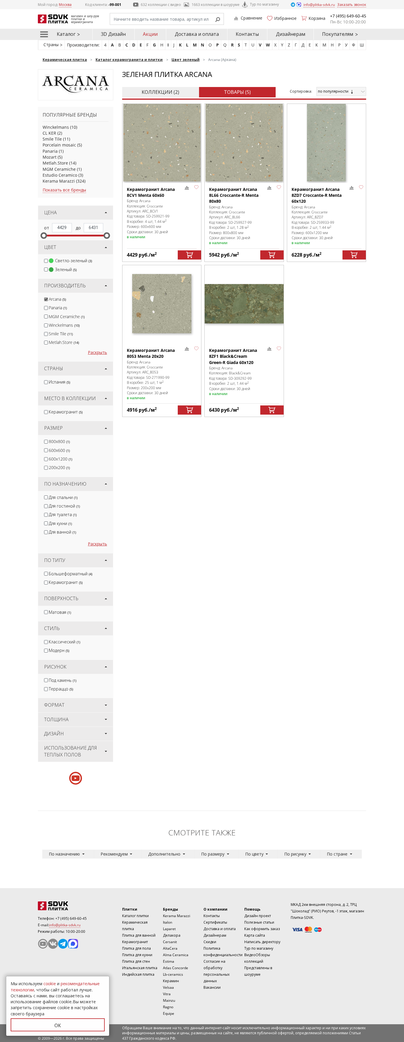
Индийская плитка (138, 974)
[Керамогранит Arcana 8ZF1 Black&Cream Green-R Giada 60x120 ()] (244, 303)
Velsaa (168, 987)
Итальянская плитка (139, 967)
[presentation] (46, 261)
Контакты (247, 34)
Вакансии (212, 987)
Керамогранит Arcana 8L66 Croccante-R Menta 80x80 (233, 195)
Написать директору (262, 941)
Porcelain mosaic (59, 145)
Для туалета (63, 514)
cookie (49, 983)
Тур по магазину (264, 4)
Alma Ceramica (175, 954)
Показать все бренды (64, 190)
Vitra (167, 993)
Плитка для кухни (137, 954)
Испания (59, 382)
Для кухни (60, 523)
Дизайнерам (290, 34)
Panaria (50, 151)
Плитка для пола (136, 948)
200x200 (59, 467)
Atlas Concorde (175, 967)
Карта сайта (254, 935)
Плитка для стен (136, 961)
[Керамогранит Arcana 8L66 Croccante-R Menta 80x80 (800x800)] (244, 142)
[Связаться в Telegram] (293, 4)
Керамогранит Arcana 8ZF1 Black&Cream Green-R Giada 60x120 (233, 356)
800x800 (59, 441)
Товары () (237, 92)
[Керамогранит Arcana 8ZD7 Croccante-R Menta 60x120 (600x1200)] (326, 142)
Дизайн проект (257, 915)
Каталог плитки (135, 915)
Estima (168, 961)
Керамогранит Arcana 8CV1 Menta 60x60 (151, 192)
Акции (150, 34)
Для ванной (62, 532)
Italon (167, 922)
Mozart (49, 157)
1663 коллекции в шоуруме (216, 4)
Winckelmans (56, 127)
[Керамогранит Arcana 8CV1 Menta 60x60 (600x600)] (161, 142)
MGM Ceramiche (59, 169)
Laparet (169, 928)
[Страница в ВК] (53, 944)
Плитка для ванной (139, 935)
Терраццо (61, 689)
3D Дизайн (113, 34)
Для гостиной (64, 506)
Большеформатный (70, 573)
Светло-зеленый (73, 260)
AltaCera (170, 948)
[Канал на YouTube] (43, 944)
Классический (64, 642)
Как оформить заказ (262, 928)
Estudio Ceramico (60, 175)
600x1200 (60, 459)
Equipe (168, 1013)
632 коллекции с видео (161, 4)
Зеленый (66, 269)
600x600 (59, 450)
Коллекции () (160, 92)
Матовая (60, 612)
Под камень (62, 680)
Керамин (171, 980)
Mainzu (169, 1000)
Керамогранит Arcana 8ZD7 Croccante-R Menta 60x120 (317, 195)
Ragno (168, 1006)
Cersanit (170, 941)
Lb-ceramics (173, 974)
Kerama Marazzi (59, 181)
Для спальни (63, 497)
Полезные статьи (259, 922)
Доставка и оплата (197, 34)
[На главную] (70, 905)
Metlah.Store (55, 163)
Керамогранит (66, 412)
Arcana (57, 299)
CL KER (49, 133)
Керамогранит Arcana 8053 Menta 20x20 (151, 353)
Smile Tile (52, 139)
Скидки (209, 941)
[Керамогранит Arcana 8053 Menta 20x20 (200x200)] (161, 303)
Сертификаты (215, 922)
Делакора (171, 935)
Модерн (59, 650)
